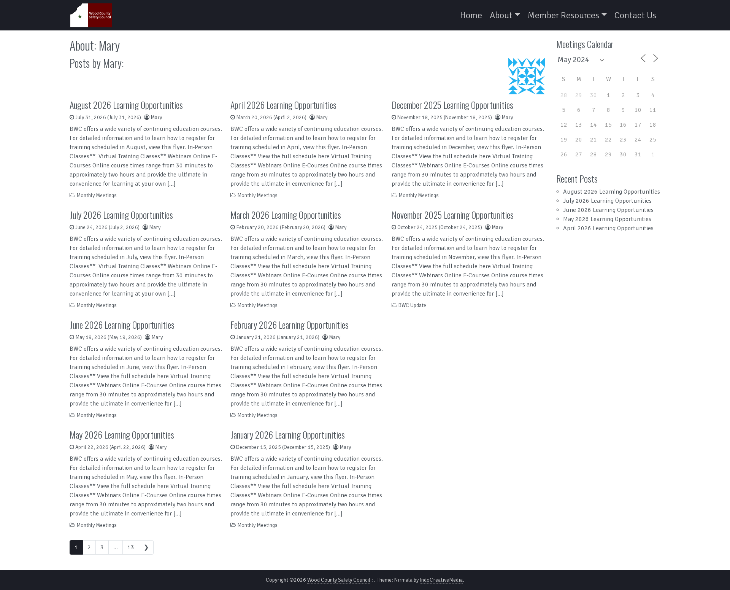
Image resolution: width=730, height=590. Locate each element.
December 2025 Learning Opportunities (452, 104)
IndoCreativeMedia (441, 580)
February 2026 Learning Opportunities (289, 324)
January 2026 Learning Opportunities (287, 434)
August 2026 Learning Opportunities (126, 104)
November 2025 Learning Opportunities (453, 214)
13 (130, 547)
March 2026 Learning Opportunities (285, 214)
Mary (156, 117)
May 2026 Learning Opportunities (122, 434)
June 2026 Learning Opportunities (122, 324)
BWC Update (412, 305)
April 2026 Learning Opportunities (283, 104)
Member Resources (563, 15)
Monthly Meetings (96, 195)
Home (471, 15)
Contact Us (635, 15)
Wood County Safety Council (338, 580)
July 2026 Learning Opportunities (121, 214)
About (501, 15)
